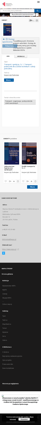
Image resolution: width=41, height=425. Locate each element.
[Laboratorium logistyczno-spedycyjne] (11, 153)
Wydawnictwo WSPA (8, 286)
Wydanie (5, 332)
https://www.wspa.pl (9, 249)
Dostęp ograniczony (8, 40)
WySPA (4, 290)
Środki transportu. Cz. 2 (28, 167)
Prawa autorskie (7, 364)
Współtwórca (6, 324)
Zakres (4, 340)
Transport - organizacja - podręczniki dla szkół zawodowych (18, 102)
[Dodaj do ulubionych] (36, 20)
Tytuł (4, 316)
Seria (4, 336)
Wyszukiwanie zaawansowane (22, 14)
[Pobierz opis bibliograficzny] (10, 181)
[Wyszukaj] (37, 11)
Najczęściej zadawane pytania (12, 356)
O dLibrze (5, 352)
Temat (4, 328)
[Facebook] (3, 253)
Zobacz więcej (7, 304)
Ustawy (4, 294)
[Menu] (38, 2)
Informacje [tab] (20, 56)
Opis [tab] (8, 56)
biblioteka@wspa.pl (9, 239)
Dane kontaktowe (8, 368)
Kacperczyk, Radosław (11, 75)
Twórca (4, 320)
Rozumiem (24, 419)
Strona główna (7, 274)
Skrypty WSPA (6, 298)
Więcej (32, 187)
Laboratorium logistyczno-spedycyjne (9, 168)
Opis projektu (7, 360)
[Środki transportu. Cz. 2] (29, 153)
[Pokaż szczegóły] (18, 181)
